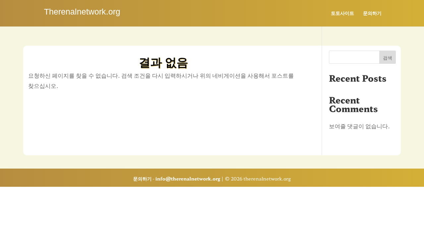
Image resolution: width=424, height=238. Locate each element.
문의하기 (372, 13)
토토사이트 (342, 13)
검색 (387, 57)
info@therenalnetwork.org (187, 178)
